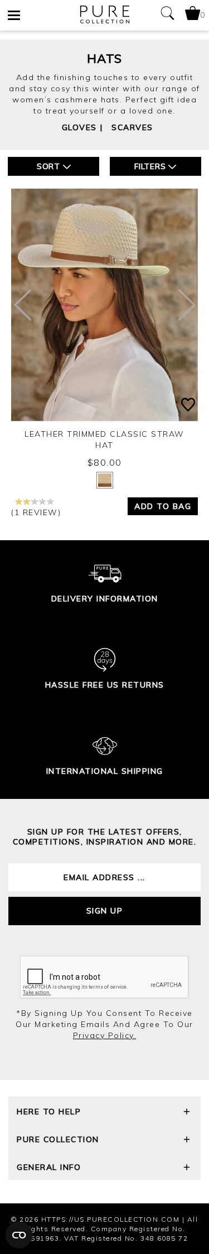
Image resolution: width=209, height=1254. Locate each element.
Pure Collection (58, 1139)
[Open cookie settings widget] (19, 1235)
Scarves (132, 127)
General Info (49, 1167)
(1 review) (36, 512)
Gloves (79, 127)
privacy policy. (105, 1035)
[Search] (167, 15)
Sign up (104, 911)
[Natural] (104, 480)
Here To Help (49, 1112)
